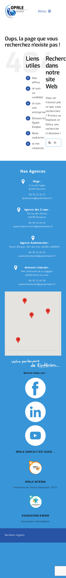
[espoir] (35, 495)
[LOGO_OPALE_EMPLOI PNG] (17, 4)
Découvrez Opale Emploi (39, 123)
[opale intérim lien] (35, 461)
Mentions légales (15, 535)
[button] (31, 315)
